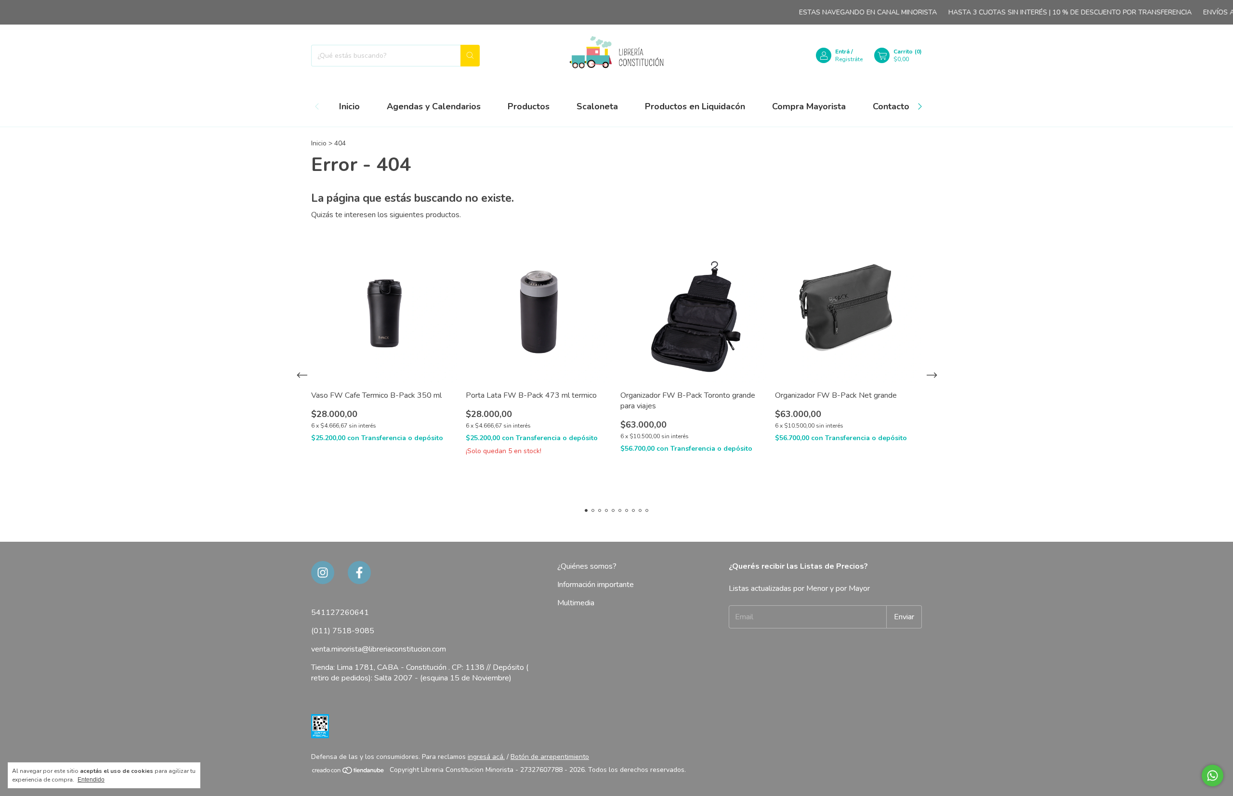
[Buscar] (470, 55)
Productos (529, 106)
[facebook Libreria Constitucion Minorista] (359, 572)
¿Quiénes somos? (586, 566)
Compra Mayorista (809, 106)
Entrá (842, 51)
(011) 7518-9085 (342, 631)
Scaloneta (597, 106)
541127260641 (340, 612)
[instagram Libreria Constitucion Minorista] (322, 572)
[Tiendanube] (348, 772)
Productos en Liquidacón (695, 106)
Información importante (595, 584)
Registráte (849, 59)
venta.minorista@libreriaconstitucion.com (378, 649)
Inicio (349, 106)
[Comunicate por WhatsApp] (1212, 775)
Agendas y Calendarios (434, 106)
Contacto (891, 106)
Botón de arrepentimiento (550, 756)
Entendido (91, 779)
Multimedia (575, 603)
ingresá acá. (486, 756)
